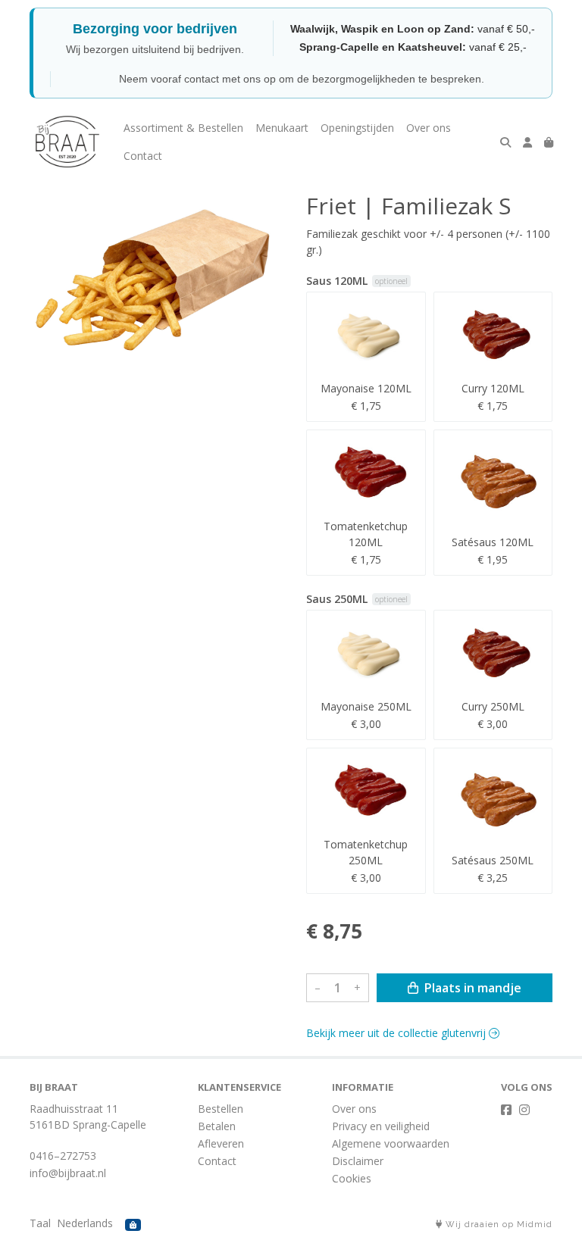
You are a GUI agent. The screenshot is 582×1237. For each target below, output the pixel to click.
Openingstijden (357, 127)
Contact (143, 155)
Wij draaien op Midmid (497, 1224)
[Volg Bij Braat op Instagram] (524, 1109)
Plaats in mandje (471, 987)
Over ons (428, 127)
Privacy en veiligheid (381, 1126)
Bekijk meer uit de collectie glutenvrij (397, 1033)
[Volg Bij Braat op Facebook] (506, 1109)
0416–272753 (63, 1155)
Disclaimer (357, 1161)
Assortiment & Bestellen (183, 127)
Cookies (351, 1178)
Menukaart (281, 127)
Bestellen (220, 1108)
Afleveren (221, 1143)
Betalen (217, 1126)
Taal (40, 1223)
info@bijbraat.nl (68, 1173)
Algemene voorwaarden (390, 1143)
